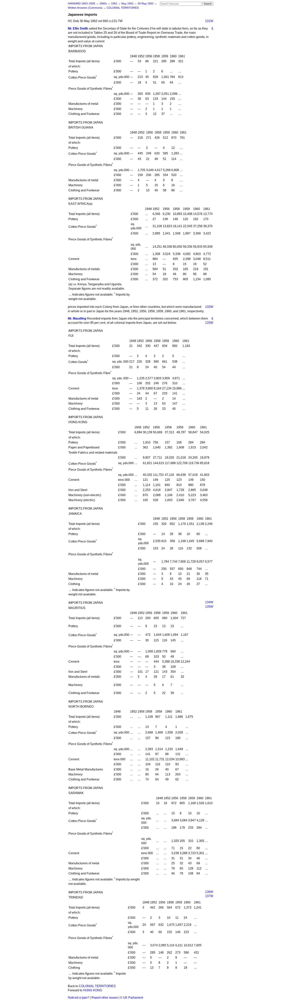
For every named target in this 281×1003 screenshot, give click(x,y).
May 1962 (127, 3)
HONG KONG (92, 990)
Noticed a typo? (78, 997)
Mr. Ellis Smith (78, 28)
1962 (114, 3)
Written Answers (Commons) (85, 7)
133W (209, 322)
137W (209, 896)
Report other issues (104, 997)
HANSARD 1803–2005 (81, 3)
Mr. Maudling (77, 318)
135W (209, 606)
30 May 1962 (146, 3)
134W (209, 602)
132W (209, 306)
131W (209, 21)
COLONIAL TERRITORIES (123, 7)
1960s (103, 3)
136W (209, 891)
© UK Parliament (131, 997)
